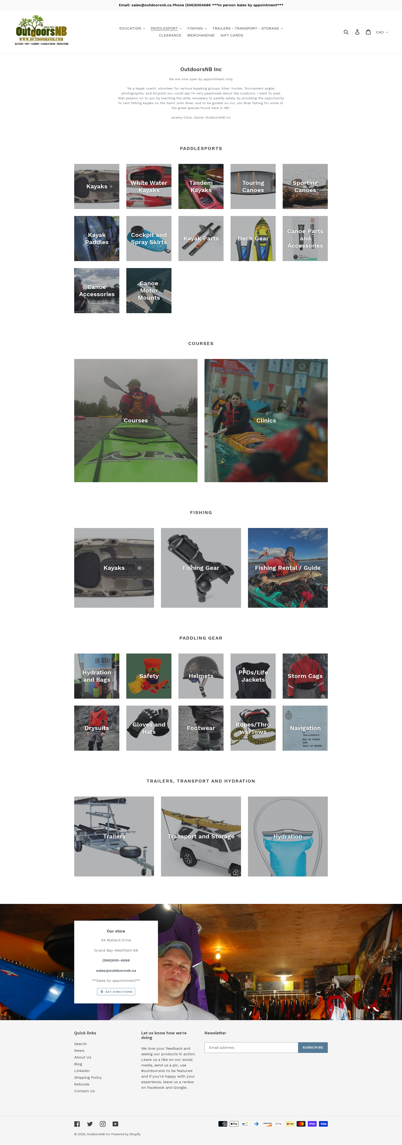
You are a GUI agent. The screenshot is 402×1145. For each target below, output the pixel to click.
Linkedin (82, 1071)
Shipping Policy (88, 1077)
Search (80, 1044)
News (79, 1050)
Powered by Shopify (126, 1134)
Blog (78, 1064)
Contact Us (84, 1091)
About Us (82, 1057)
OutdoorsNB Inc (98, 1134)
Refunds (81, 1084)
